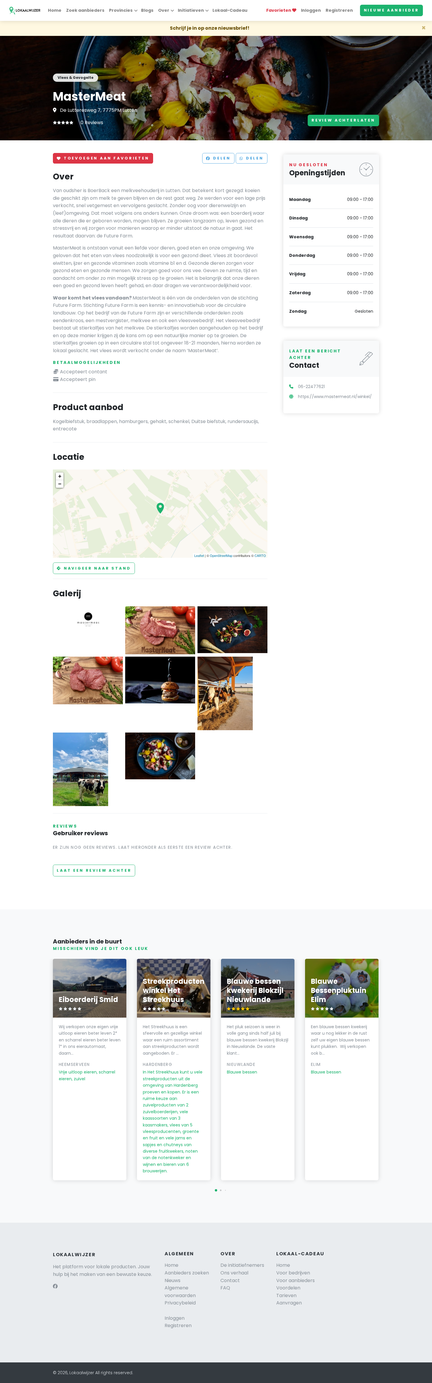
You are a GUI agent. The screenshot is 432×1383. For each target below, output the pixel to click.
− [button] (59, 484)
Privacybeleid (180, 1302)
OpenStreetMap (221, 555)
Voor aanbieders (295, 1280)
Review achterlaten (343, 120)
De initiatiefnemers (242, 1265)
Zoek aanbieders (85, 10)
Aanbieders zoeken (187, 1272)
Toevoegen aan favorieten (105, 158)
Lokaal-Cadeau (229, 10)
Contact (230, 1280)
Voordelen (288, 1287)
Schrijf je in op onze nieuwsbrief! (210, 28)
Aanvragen (289, 1302)
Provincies (121, 10)
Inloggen (311, 10)
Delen (221, 158)
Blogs (147, 10)
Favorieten (279, 10)
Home (54, 10)
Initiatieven (191, 10)
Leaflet (199, 555)
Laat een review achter (94, 870)
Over (163, 10)
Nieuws (172, 1280)
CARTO (260, 555)
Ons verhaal (234, 1272)
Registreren (339, 10)
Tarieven (286, 1295)
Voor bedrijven (293, 1272)
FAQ (225, 1287)
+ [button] (59, 476)
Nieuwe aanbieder (391, 10)
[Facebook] (55, 1286)
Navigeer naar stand (96, 568)
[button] (216, 1190)
